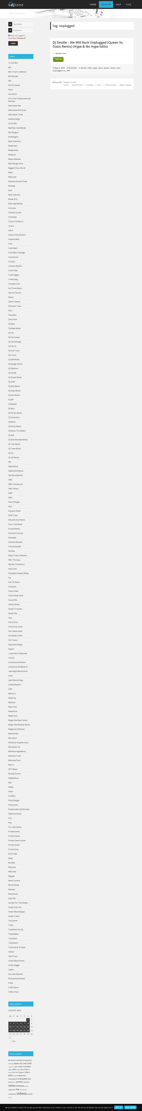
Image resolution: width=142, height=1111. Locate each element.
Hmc (10, 618)
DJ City (11, 333)
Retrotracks (13, 894)
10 (10, 1027)
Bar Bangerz (13, 132)
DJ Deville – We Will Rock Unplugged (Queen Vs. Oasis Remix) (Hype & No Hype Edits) (88, 44)
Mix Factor (12, 738)
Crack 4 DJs (13, 270)
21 (24, 1030)
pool (14, 1082)
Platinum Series (14, 814)
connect (10, 1067)
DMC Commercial (15, 484)
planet (10, 1082)
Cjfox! (10, 230)
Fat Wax (11, 551)
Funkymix (12, 586)
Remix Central (14, 880)
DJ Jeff (10, 399)
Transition (12, 938)
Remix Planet (13, 885)
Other (10, 791)
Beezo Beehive (14, 159)
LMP (10, 689)
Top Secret (12, 920)
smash (26, 1086)
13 (21, 1027)
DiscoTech (12, 319)
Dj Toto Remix (14, 444)
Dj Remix (12, 422)
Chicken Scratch (14, 212)
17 (10, 1030)
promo (19, 1081)
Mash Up (12, 698)
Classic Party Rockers (17, 235)
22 (28, 1030)
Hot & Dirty (13, 622)
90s (9, 80)
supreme (11, 1089)
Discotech (12, 315)
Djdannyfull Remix (15, 471)
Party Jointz (13, 805)
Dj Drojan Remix (15, 377)
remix (11, 1085)
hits (13, 1072)
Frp (9, 577)
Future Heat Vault (15, 595)
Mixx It (11, 765)
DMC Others (13, 488)
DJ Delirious (13, 368)
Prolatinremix (14, 831)
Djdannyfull (13, 466)
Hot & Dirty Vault (15, 626)
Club (10, 243)
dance (10, 1070)
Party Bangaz (14, 800)
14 (24, 1027)
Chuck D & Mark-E (15, 221)
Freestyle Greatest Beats (18, 573)
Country (11, 261)
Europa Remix (14, 528)
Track (10, 925)
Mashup (11, 702)
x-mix (10, 1097)
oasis (100, 68)
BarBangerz (13, 137)
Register (106, 4)
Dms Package (14, 502)
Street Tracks (14, 916)
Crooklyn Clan (14, 284)
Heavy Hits (12, 613)
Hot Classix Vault (15, 631)
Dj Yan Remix (13, 457)
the (17, 1089)
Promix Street (14, 845)
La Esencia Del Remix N (18, 667)
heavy (10, 1072)
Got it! (118, 1107)
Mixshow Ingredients (17, 751)
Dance (11, 297)
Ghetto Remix (14, 604)
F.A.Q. (128, 4)
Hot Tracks (13, 640)
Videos (11, 969)
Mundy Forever (14, 773)
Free (26, 1069)
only (20, 1078)
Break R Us (13, 199)
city (20, 1063)
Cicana (11, 226)
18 (14, 1030)
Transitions (13, 943)
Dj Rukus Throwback (17, 431)
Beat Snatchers (14, 141)
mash (15, 1075)
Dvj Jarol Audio (14, 511)
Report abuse (125, 85)
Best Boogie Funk (15, 163)
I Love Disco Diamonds (17, 653)
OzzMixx (11, 796)
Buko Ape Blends (15, 203)
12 (17, 1027)
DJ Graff (11, 382)
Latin (10, 675)
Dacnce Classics (14, 292)
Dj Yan (11, 453)
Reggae (11, 876)
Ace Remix (12, 94)
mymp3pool (12, 1079)
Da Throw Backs (15, 288)
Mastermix (12, 711)
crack (16, 1067)
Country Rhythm (15, 266)
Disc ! (10, 310)
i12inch (11, 658)
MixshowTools (14, 760)
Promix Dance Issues (17, 840)
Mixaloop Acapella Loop (18, 742)
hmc (17, 1072)
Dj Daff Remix (14, 359)
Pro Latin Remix (14, 827)
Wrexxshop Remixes (16, 978)
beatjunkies (27, 1060)
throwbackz (23, 1090)
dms (22, 1069)
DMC (10, 480)
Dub (10, 506)
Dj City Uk (12, 346)
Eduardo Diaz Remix (16, 520)
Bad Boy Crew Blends (17, 128)
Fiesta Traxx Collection (17, 555)
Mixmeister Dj (14, 747)
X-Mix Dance (13, 987)
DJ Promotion (14, 417)
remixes (20, 1085)
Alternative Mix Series (17, 110)
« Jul (13, 1041)
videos (22, 1093)
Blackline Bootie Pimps (17, 181)
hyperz (21, 1072)
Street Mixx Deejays (16, 911)
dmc (15, 1069)
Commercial (13, 257)
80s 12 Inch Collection (17, 72)
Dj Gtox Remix (14, 386)
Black (10, 172)
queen (106, 68)
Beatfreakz (13, 146)
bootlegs (11, 1063)
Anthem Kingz (14, 119)
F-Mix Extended (14, 546)
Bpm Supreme (14, 194)
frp (29, 1069)
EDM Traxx (13, 515)
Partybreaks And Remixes (19, 809)
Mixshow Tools (14, 756)
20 (21, 1030)
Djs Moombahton (15, 475)
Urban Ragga (13, 965)
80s (9, 67)
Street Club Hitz (14, 907)
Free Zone (12, 569)
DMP (10, 493)
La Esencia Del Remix (17, 662)
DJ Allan (11, 324)
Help (118, 4)
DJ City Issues (14, 337)
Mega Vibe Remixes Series (19, 724)
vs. (64, 70)
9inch (10, 89)
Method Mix (13, 733)
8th (9, 1060)
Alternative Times (15, 114)
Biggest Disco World (16, 168)
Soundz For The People (18, 903)
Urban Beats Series (16, 960)
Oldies (10, 787)
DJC (9, 462)
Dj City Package (14, 341)
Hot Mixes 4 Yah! (15, 635)
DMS (10, 497)
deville (83, 68)
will (68, 70)
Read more (130, 1107)
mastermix (21, 1075)
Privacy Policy (110, 85)
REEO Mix (12, 871)
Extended (12, 537)
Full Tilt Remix (14, 582)
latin (10, 1075)
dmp (18, 1069)
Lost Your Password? (17, 38)
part (29, 1079)
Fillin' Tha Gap (14, 560)
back (13, 1060)
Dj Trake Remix (14, 448)
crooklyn (27, 1066)
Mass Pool (12, 707)
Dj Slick (11, 435)
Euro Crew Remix (15, 524)
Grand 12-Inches (15, 609)
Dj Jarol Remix (14, 395)
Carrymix (12, 208)
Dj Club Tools (14, 350)
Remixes (11, 889)
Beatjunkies (13, 150)
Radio (10, 858)
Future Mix (12, 600)
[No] (139, 1107)
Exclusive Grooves (15, 533)
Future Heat (13, 591)
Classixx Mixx (13, 239)
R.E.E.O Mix (12, 854)
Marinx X (12, 693)
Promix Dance (14, 836)
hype (95, 68)
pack (24, 1078)
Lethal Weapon (14, 684)
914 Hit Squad (14, 85)
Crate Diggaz (13, 275)
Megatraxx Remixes (16, 729)
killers (27, 1072)
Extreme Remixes (15, 542)
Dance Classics (14, 301)
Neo (10, 782)
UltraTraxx (12, 956)
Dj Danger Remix (15, 364)
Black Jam (12, 177)
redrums (26, 1082)
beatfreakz (19, 1060)
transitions (12, 1094)
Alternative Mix (14, 105)
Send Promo (77, 85)
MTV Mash (12, 769)
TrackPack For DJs (15, 929)
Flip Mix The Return (16, 564)
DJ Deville (12, 373)
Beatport (12, 154)
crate (20, 1066)
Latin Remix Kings (15, 680)
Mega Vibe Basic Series (18, 720)
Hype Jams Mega (15, 644)
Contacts (89, 85)
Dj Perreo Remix (15, 413)
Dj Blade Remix (14, 328)
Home (93, 4)
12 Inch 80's (13, 63)
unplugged (57, 70)
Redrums (12, 867)
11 (14, 1027)
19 (17, 1030)
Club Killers (13, 248)
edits (89, 68)
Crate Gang (13, 279)
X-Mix (10, 983)
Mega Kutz (12, 716)
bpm (10, 190)
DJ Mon (11, 408)
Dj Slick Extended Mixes (18, 439)
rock (118, 68)
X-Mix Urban (13, 992)
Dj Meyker (12, 404)
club (29, 1063)
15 (28, 1027)
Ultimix (11, 952)
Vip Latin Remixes (15, 974)
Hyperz (11, 649)
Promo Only (13, 849)
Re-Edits (11, 863)
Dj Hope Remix (14, 390)
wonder (30, 1094)
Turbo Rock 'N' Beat (16, 947)
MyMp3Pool (13, 778)
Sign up (58, 59)
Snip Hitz (12, 898)
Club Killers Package (16, 252)
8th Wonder (13, 76)
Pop (10, 822)
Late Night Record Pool (18, 671)
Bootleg (11, 186)
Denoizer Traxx (14, 306)
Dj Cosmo (12, 355)
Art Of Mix (12, 123)
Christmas (12, 217)
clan (25, 1063)
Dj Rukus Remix (14, 426)
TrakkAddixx (13, 934)
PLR (10, 818)
